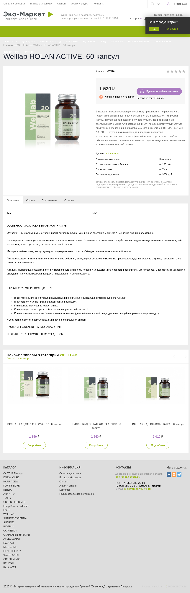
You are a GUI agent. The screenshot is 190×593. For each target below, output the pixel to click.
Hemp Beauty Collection (16, 506)
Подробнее (34, 445)
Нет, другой (171, 29)
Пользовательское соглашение (76, 493)
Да (154, 29)
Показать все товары (18, 358)
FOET (6, 510)
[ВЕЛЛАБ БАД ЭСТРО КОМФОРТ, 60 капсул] (34, 393)
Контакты (99, 3)
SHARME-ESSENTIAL (15, 518)
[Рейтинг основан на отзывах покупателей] (175, 72)
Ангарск (134, 18)
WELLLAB (68, 355)
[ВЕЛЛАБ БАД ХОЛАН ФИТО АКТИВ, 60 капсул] (96, 393)
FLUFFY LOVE (11, 485)
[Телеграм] (159, 4)
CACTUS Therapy (13, 473)
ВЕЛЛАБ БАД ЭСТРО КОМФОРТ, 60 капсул (34, 424)
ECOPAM (8, 543)
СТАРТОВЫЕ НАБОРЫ (16, 534)
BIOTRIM (8, 526)
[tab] (13, 200)
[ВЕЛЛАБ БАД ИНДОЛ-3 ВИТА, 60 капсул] (157, 393)
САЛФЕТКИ (10, 530)
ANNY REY (9, 493)
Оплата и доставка (14, 3)
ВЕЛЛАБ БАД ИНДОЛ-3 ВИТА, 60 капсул (158, 424)
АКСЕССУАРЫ (11, 538)
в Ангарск (111, 153)
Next (184, 357)
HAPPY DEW (10, 481)
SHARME (8, 522)
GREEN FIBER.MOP (14, 502)
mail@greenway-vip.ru (137, 488)
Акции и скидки (79, 3)
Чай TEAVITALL (12, 555)
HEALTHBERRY (12, 551)
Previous (175, 357)
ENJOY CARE (11, 477)
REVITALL (9, 563)
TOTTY (7, 498)
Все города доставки (127, 476)
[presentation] (13, 200)
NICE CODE (10, 547)
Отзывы (61, 3)
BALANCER (9, 567)
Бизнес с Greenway (41, 3)
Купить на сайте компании (162, 91)
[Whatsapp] (152, 4)
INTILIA (7, 489)
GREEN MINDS (11, 559)
